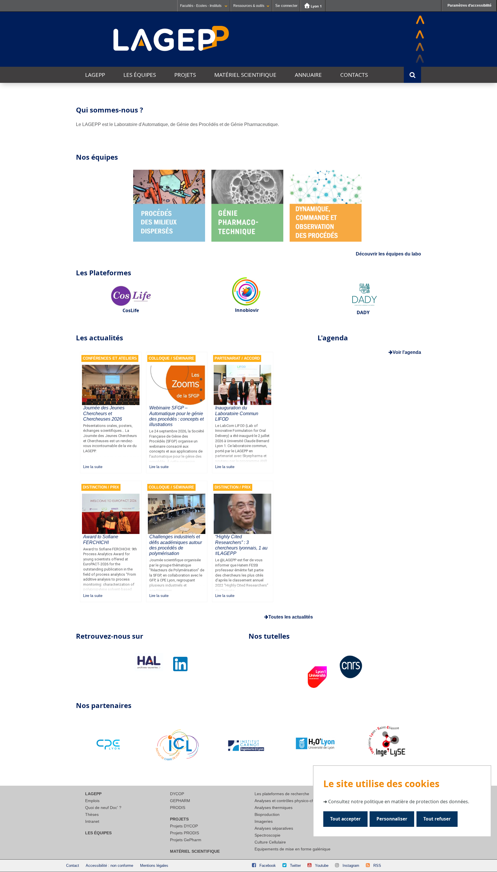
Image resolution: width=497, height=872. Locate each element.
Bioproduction (267, 814)
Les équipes (139, 75)
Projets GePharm (185, 839)
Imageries (264, 821)
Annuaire (308, 75)
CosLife (131, 310)
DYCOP (177, 793)
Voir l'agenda (407, 352)
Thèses (92, 814)
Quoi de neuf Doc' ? (103, 807)
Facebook (267, 865)
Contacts (354, 75)
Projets (185, 75)
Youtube (321, 865)
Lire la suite (92, 467)
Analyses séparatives (274, 828)
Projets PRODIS (184, 833)
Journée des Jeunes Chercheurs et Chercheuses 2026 (104, 413)
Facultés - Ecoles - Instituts (201, 6)
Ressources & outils (248, 6)
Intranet (92, 821)
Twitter (295, 865)
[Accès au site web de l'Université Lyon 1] (313, 6)
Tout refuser (437, 819)
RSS (377, 865)
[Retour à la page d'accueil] (171, 39)
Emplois (92, 800)
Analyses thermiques (274, 807)
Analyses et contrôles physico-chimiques (291, 800)
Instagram (351, 865)
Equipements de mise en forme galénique (292, 849)
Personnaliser (391, 819)
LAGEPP (95, 75)
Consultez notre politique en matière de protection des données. (398, 801)
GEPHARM (180, 800)
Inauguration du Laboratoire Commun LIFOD (236, 413)
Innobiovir (247, 310)
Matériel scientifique (245, 75)
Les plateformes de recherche (282, 793)
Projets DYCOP (184, 826)
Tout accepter (345, 819)
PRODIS (177, 807)
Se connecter (286, 5)
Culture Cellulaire (270, 842)
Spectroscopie (267, 835)
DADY (363, 312)
